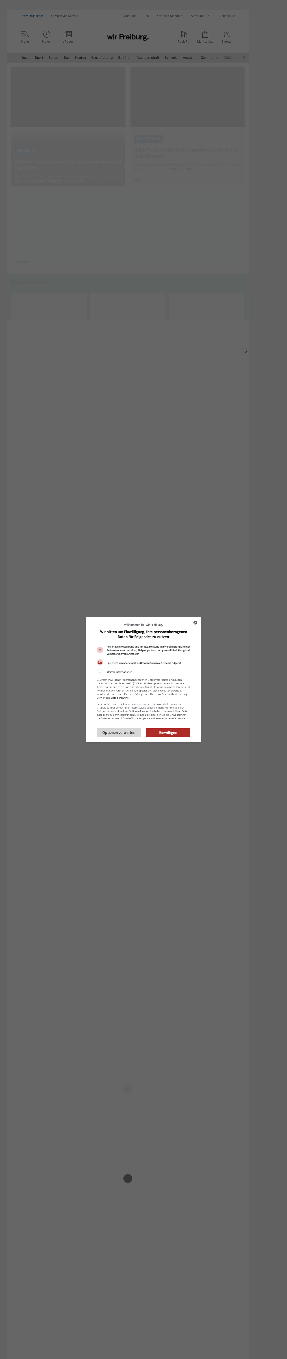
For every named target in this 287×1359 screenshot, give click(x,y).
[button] (143, 672)
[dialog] (143, 679)
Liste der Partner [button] (120, 697)
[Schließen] (195, 622)
